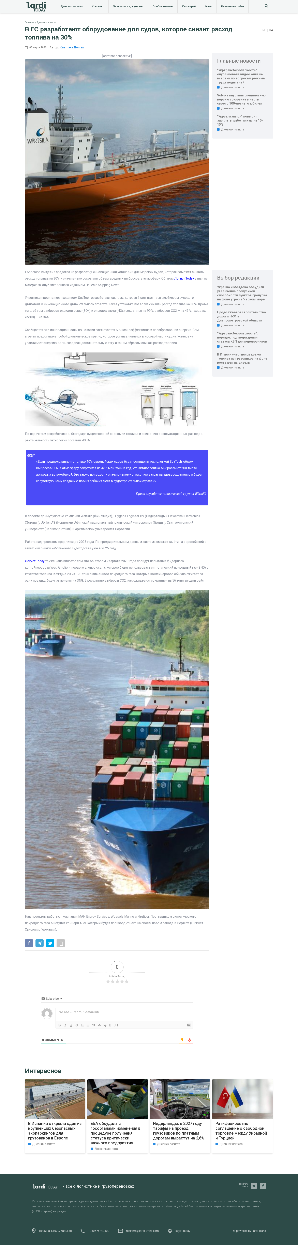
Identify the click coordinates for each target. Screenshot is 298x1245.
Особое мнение (163, 6)
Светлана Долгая (72, 47)
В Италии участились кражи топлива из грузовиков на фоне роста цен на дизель (242, 358)
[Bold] (59, 1025)
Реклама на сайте (232, 6)
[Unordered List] (88, 1025)
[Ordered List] (82, 1025)
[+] (116, 1024)
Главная (29, 22)
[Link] (105, 1025)
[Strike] (76, 1025)
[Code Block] (99, 1025)
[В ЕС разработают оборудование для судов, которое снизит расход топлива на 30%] (29, 943)
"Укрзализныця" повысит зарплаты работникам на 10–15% (240, 120)
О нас (208, 6)
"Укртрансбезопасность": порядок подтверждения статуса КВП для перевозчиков (242, 337)
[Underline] (71, 1025)
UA (271, 30)
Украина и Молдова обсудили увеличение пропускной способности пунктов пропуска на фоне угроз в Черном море (242, 293)
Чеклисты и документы (128, 6)
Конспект (98, 6)
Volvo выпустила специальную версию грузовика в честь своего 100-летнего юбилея (241, 99)
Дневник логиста (72, 6)
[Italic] (65, 1025)
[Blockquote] (93, 1025)
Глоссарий (189, 6)
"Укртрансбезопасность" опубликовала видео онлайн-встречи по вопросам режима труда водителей (241, 76)
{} (110, 1024)
